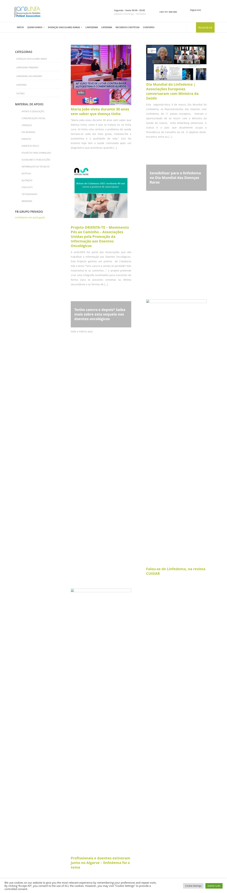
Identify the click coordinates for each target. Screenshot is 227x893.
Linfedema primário (27, 67)
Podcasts (27, 187)
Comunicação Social (33, 118)
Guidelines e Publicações (36, 159)
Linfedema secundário (29, 76)
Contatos (148, 27)
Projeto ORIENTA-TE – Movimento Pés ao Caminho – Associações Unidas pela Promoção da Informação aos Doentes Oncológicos (100, 236)
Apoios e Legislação (33, 111)
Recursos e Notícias (128, 27)
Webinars (27, 201)
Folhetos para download (36, 152)
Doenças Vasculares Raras (31, 58)
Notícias (26, 173)
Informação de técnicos (36, 166)
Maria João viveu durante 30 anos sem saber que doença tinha (100, 111)
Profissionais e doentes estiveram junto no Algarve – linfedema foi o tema (100, 863)
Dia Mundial (28, 132)
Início (20, 27)
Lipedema (106, 27)
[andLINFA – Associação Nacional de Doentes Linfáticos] (27, 11)
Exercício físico (30, 145)
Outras (20, 93)
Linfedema (91, 27)
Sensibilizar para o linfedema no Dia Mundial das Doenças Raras (175, 178)
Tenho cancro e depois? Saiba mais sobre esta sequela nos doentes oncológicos (99, 314)
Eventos (26, 139)
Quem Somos (35, 27)
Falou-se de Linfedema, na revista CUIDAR (175, 571)
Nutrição (27, 180)
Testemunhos (29, 194)
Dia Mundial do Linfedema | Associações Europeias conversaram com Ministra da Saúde (172, 91)
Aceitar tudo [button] (213, 885)
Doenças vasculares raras (64, 27)
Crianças (27, 125)
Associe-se (205, 27)
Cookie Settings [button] (193, 885)
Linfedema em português (30, 217)
